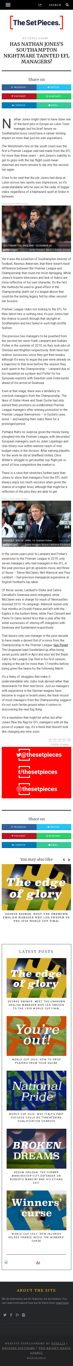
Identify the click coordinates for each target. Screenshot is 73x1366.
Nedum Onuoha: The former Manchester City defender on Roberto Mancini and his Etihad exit (36, 1177)
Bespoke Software (18, 1348)
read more (62, 1302)
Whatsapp (54, 96)
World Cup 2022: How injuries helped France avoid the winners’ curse (37, 1237)
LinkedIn (19, 105)
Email (54, 105)
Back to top (35, 1358)
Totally (58, 1343)
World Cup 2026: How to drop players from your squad (36, 1061)
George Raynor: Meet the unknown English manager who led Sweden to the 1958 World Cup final (36, 917)
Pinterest (20, 96)
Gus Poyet (61, 645)
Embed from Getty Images (15, 204)
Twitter (54, 87)
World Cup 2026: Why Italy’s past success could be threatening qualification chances (36, 1117)
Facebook (19, 87)
